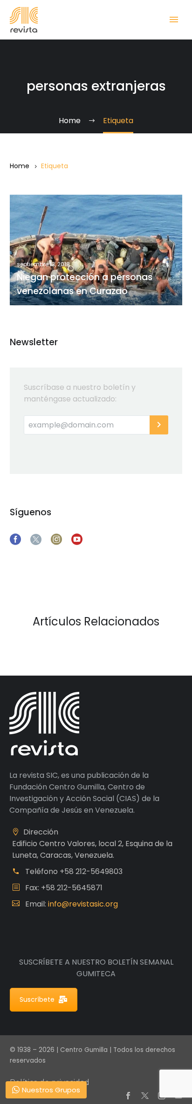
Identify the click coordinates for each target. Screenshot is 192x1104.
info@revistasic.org (83, 904)
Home (19, 166)
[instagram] (56, 539)
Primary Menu (173, 19)
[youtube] (76, 539)
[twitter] (35, 539)
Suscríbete (37, 999)
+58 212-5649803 (91, 871)
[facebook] (15, 539)
